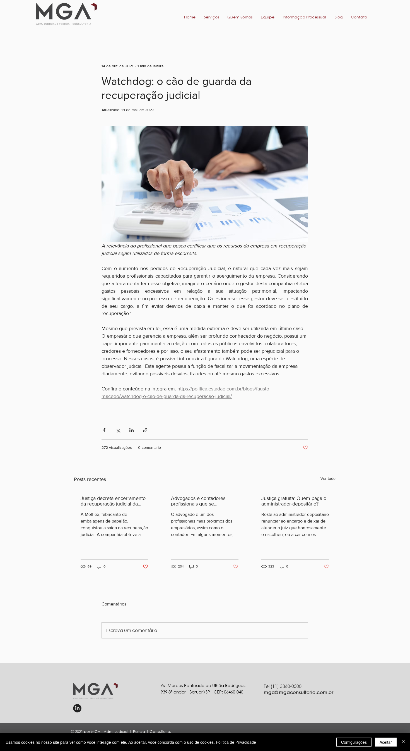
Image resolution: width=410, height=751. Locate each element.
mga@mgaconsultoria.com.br (299, 692)
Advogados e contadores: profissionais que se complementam (198, 501)
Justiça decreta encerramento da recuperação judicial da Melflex (113, 501)
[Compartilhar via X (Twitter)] (117, 430)
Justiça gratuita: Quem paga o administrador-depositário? (293, 501)
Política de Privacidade (236, 742)
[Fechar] (403, 742)
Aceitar (386, 742)
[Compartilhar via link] (145, 430)
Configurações (354, 742)
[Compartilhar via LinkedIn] (131, 430)
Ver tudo (328, 478)
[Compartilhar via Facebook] (104, 430)
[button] (304, 17)
